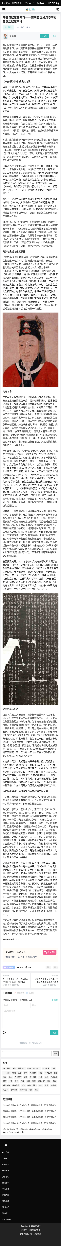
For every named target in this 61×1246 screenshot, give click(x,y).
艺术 (46, 1085)
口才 (40, 1073)
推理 (10, 1081)
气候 (22, 1081)
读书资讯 (8, 27)
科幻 (54, 1081)
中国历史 (36, 1068)
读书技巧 (5, 1207)
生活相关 (5, 1189)
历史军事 (5, 1165)
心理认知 (54, 1077)
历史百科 (33, 1073)
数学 (16, 1081)
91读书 (38, 1226)
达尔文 (5, 1090)
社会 (49, 1081)
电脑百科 (5, 1195)
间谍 (30, 1090)
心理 (46, 1077)
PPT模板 (6, 1068)
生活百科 (5, 1183)
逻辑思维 (14, 1090)
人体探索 (6, 1073)
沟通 (28, 1081)
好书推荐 (5, 1171)
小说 (40, 1077)
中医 (29, 1068)
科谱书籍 (6, 1085)
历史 (25, 1073)
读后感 (53, 1085)
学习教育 (33, 1077)
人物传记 (5, 1158)
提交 (54, 1033)
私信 (54, 36)
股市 (35, 1085)
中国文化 (45, 1068)
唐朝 (5, 1077)
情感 (5, 1081)
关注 (45, 36)
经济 (23, 1085)
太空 (25, 1077)
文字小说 (5, 1177)
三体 (14, 1068)
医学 (20, 1073)
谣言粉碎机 (6, 1219)
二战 (53, 1068)
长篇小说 (23, 1090)
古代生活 (48, 1073)
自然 (40, 1085)
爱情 (34, 1081)
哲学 (55, 1073)
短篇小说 (41, 1081)
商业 (10, 1077)
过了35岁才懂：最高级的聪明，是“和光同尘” (36, 1105)
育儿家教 (5, 1201)
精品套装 (15, 1085)
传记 (14, 1073)
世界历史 (21, 1068)
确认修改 (55, 1000)
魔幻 (36, 1090)
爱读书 (6, 1129)
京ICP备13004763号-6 (30, 1230)
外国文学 (18, 1077)
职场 (29, 1085)
